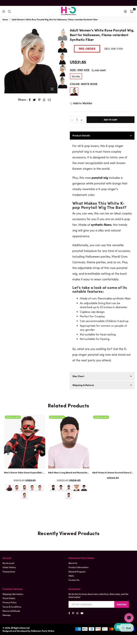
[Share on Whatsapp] (44, 100)
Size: (88, 70)
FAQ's (71, 575)
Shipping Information (13, 594)
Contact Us (73, 579)
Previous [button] (5, 59)
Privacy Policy (10, 602)
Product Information (78, 567)
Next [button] (54, 60)
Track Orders (9, 598)
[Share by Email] (49, 100)
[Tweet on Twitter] (34, 100)
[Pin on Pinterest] (39, 100)
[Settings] (125, 10)
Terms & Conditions (12, 606)
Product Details (81, 135)
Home (5, 19)
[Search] (9, 10)
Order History (9, 567)
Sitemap (7, 615)
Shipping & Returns (83, 385)
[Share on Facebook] (30, 100)
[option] (30, 60)
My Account (8, 563)
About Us (72, 563)
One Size (76, 76)
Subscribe (121, 604)
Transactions (9, 571)
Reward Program (77, 571)
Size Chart (100, 70)
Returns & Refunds (11, 610)
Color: (84, 84)
